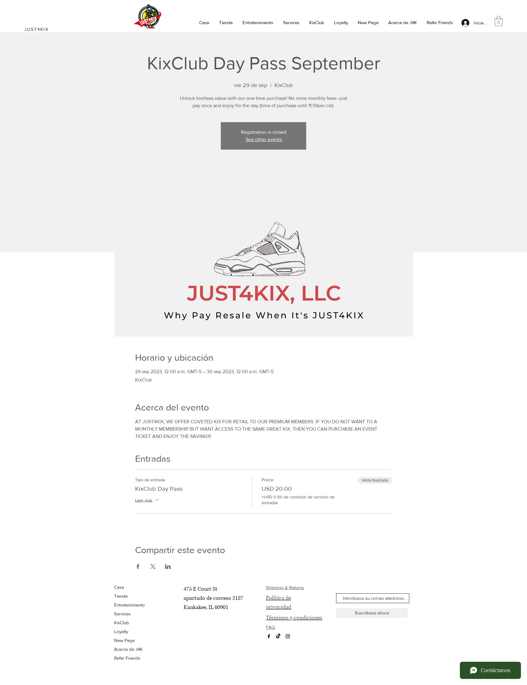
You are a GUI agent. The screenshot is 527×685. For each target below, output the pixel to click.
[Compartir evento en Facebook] (138, 566)
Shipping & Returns (285, 587)
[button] (225, 22)
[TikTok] (278, 636)
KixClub (121, 622)
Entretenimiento (129, 604)
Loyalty (121, 631)
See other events (264, 139)
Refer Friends (127, 658)
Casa (119, 587)
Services (122, 613)
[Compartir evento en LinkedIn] (168, 566)
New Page (124, 640)
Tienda (121, 596)
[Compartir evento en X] (153, 566)
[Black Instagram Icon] (288, 636)
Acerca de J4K (128, 649)
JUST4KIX (36, 29)
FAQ (270, 627)
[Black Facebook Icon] (269, 636)
